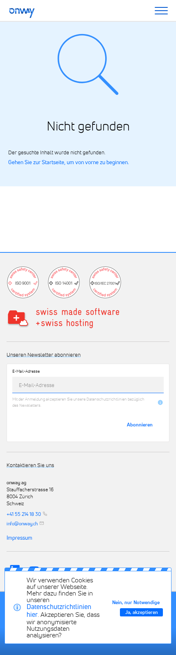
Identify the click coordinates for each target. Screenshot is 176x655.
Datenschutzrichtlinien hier (59, 610)
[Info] (160, 402)
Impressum (19, 538)
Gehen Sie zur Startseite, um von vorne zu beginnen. (68, 162)
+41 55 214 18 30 (24, 514)
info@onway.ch (22, 523)
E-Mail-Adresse (26, 371)
